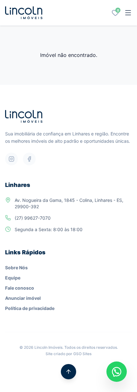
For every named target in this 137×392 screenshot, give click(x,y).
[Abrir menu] (128, 13)
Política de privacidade (29, 308)
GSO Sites (82, 353)
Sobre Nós (16, 267)
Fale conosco (19, 288)
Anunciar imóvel (23, 298)
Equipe (12, 277)
